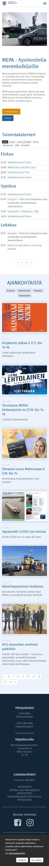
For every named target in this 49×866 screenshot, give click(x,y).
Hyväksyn (22, 860)
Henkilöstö (24, 713)
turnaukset (25, 145)
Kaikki (5, 142)
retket (17, 145)
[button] (45, 3)
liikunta (36, 142)
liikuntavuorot (8, 145)
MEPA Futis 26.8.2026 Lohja (22, 167)
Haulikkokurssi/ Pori (19, 172)
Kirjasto (7, 118)
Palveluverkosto (24, 716)
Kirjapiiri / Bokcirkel (19, 199)
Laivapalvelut (11, 111)
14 (10, 682)
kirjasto (12, 142)
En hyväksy (37, 860)
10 (28, 676)
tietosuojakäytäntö (17, 853)
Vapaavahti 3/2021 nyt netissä (24, 532)
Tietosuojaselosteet (24, 733)
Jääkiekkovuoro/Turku (20, 162)
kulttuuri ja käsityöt (24, 142)
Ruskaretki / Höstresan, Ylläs (23, 211)
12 (39, 676)
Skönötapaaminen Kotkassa (22, 586)
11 (34, 676)
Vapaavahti (24, 295)
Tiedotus (38, 290)
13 (5, 682)
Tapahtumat (24, 290)
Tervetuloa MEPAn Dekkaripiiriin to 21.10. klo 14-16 (23, 410)
